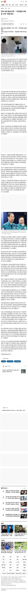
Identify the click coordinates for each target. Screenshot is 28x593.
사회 (10, 556)
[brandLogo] (3, 1)
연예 (2, 523)
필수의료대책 (10, 361)
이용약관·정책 (18, 573)
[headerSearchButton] (21, 1)
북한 (17, 559)
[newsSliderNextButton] (25, 488)
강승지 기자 (5, 18)
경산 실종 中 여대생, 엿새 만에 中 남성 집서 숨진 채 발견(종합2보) (13, 510)
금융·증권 (24, 559)
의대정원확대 (17, 361)
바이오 (2, 8)
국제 (24, 556)
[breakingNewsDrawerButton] (23, 1)
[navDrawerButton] (26, 1)
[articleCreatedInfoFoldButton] (14, 21)
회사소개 (4, 573)
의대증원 (3, 361)
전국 (3, 559)
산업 (3, 562)
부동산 (10, 562)
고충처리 (24, 573)
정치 (3, 556)
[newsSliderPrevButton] (22, 488)
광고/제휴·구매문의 (11, 573)
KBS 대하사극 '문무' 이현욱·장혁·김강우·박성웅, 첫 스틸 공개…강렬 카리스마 (12, 504)
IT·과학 (17, 562)
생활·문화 (3, 565)
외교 (10, 559)
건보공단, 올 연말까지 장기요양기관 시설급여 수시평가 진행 (10, 370)
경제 (17, 556)
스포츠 (2, 540)
